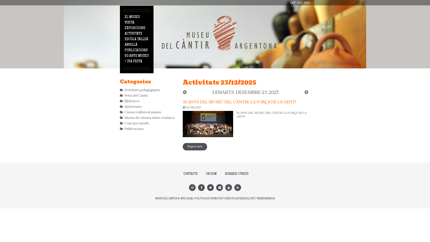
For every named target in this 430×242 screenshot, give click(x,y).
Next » (306, 92)
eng (307, 2)
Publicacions (136, 50)
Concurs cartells (136, 123)
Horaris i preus (236, 174)
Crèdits (229, 198)
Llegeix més (197, 146)
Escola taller (136, 39)
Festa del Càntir (136, 95)
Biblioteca (131, 101)
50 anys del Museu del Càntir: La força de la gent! (239, 101)
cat (293, 2)
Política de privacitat (209, 198)
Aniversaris (132, 107)
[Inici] (219, 17)
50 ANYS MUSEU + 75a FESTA (137, 59)
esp (299, 2)
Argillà (131, 45)
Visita (129, 23)
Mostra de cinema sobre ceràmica (149, 118)
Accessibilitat (245, 198)
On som (211, 174)
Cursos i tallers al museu (142, 112)
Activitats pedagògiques (142, 90)
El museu (132, 17)
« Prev (185, 92)
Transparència (265, 198)
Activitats (133, 34)
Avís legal (187, 198)
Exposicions (135, 28)
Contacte (190, 174)
